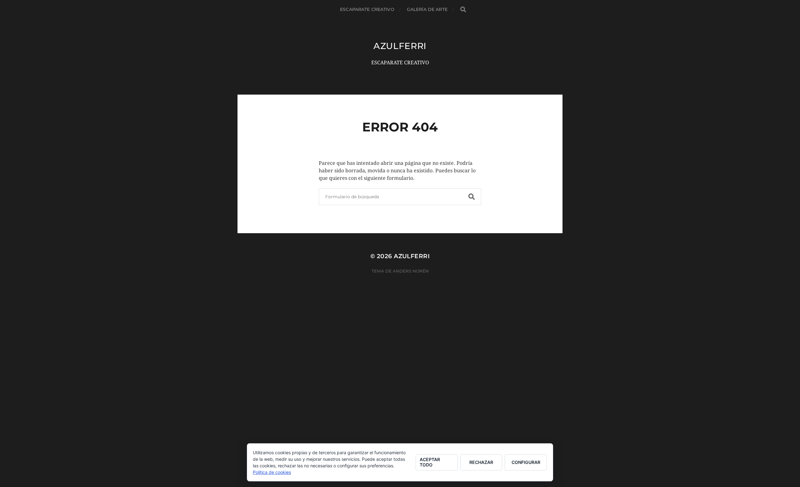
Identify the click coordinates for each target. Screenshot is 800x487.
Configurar (526, 462)
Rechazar (481, 462)
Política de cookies (272, 472)
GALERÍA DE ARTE (427, 9)
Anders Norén (411, 270)
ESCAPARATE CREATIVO (367, 9)
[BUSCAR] (463, 9)
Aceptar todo (430, 462)
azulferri (400, 46)
